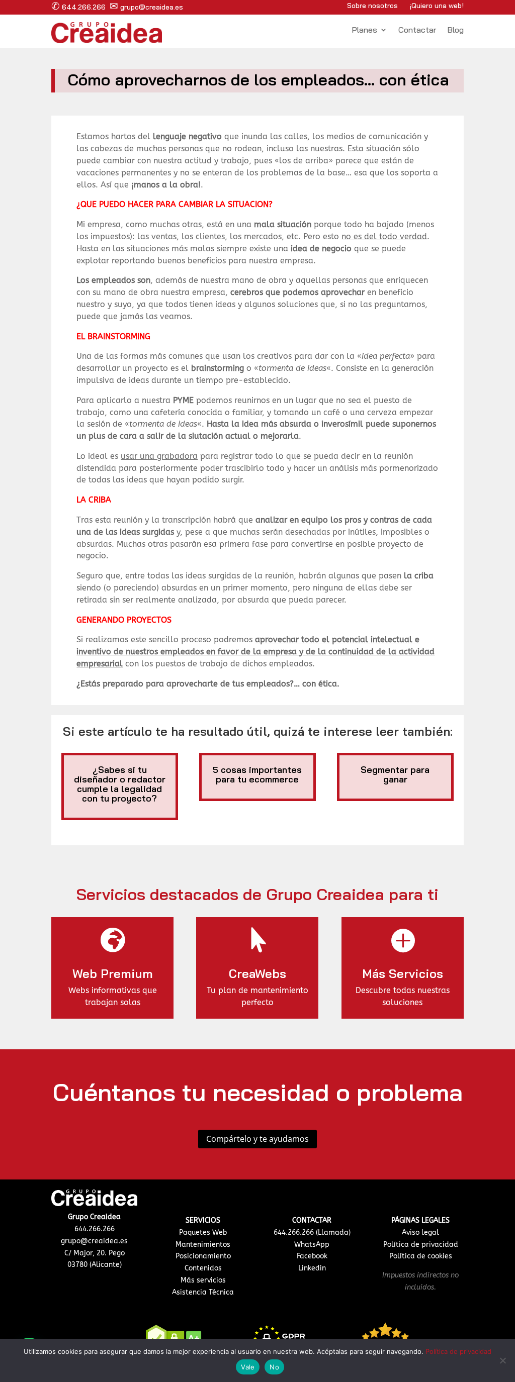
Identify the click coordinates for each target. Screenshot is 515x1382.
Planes (364, 30)
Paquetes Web (203, 1232)
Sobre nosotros (372, 5)
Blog (455, 30)
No (274, 1367)
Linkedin (312, 1268)
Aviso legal (420, 1232)
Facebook (312, 1256)
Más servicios (203, 1280)
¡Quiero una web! (437, 5)
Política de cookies (420, 1256)
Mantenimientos (203, 1244)
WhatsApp (311, 1244)
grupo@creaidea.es (146, 7)
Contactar (417, 30)
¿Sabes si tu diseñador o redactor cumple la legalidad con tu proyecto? (119, 784)
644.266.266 (78, 7)
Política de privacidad (420, 1244)
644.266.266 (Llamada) (312, 1232)
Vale (247, 1367)
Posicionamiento (203, 1256)
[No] (502, 1360)
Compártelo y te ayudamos (257, 1138)
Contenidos (203, 1268)
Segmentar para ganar (395, 774)
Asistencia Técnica (203, 1292)
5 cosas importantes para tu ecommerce (257, 774)
